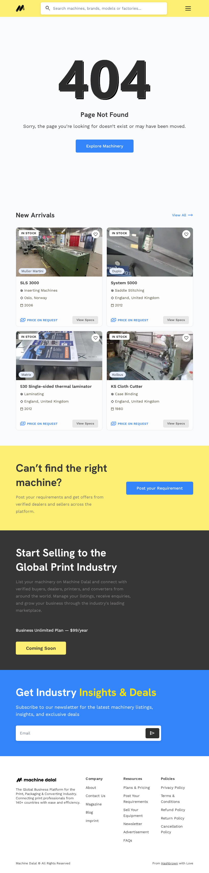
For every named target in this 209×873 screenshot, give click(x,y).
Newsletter (132, 824)
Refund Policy (173, 810)
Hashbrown (169, 863)
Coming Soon (41, 648)
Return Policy (172, 818)
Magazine (94, 804)
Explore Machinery (104, 146)
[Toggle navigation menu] (188, 8)
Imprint (92, 821)
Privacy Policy (173, 787)
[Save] (96, 234)
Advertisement (136, 832)
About (91, 787)
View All (182, 215)
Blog (89, 812)
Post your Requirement (160, 488)
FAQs (127, 840)
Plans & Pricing (136, 787)
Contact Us (95, 796)
